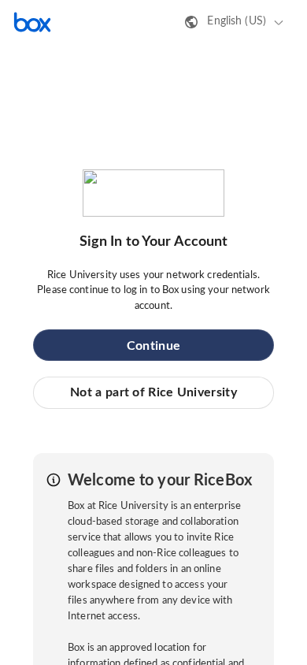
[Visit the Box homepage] (32, 22)
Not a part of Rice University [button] (153, 392)
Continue (153, 346)
